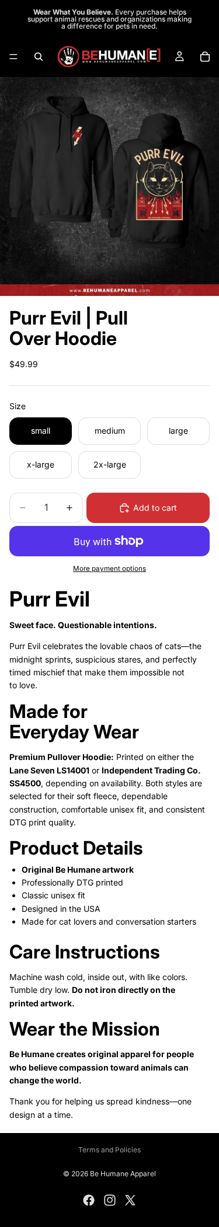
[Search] (38, 56)
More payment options (109, 568)
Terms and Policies (109, 1149)
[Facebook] (89, 1200)
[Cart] (205, 56)
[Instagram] (110, 1200)
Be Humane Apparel (123, 1173)
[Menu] (13, 56)
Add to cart (155, 508)
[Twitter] (130, 1200)
